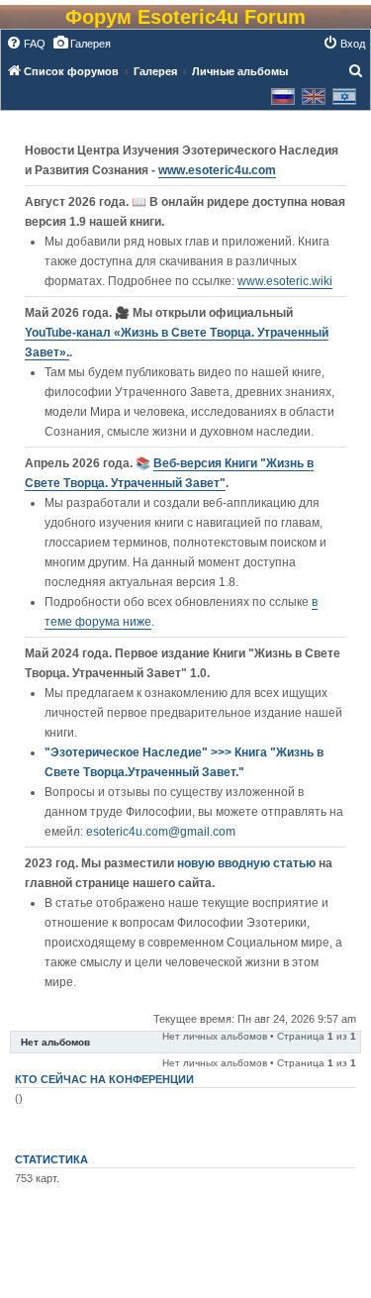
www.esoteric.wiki (284, 281)
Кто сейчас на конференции (104, 1079)
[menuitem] (26, 44)
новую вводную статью (248, 863)
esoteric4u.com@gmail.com (160, 832)
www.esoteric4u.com (217, 170)
